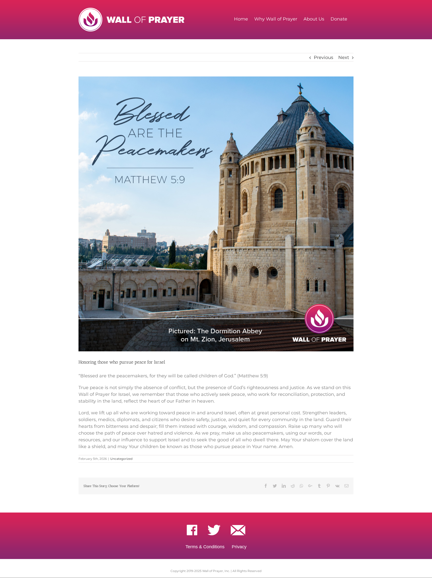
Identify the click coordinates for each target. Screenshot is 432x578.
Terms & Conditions (205, 546)
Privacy (239, 546)
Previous (323, 57)
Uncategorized (121, 459)
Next (343, 57)
